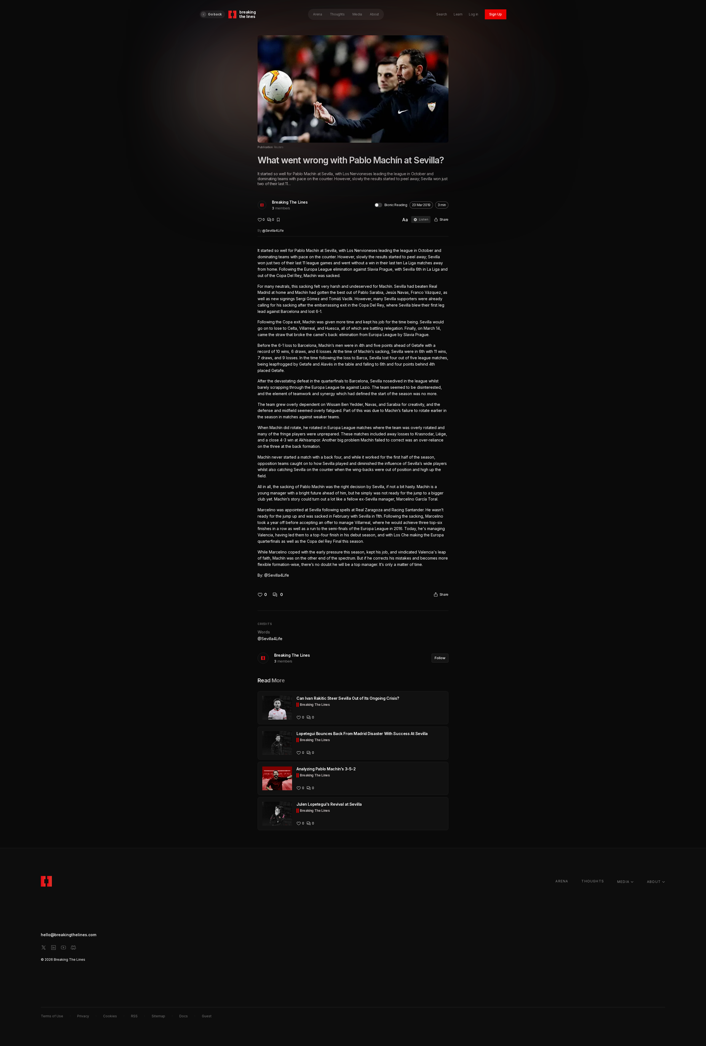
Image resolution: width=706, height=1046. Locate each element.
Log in (473, 14)
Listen (423, 219)
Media (357, 14)
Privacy (83, 1016)
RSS (134, 1016)
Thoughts (337, 14)
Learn (458, 14)
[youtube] (63, 947)
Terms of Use (52, 1016)
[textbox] (353, 413)
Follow (440, 658)
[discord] (73, 947)
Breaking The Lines (289, 202)
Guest (207, 1016)
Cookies (110, 1016)
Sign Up (495, 14)
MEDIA (623, 882)
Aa (405, 219)
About (374, 14)
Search (441, 14)
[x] (43, 947)
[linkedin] (53, 947)
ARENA (561, 881)
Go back (215, 14)
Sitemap (158, 1016)
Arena (317, 14)
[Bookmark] (278, 219)
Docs (183, 1016)
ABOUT (654, 882)
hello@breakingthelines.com (68, 934)
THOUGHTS (592, 881)
